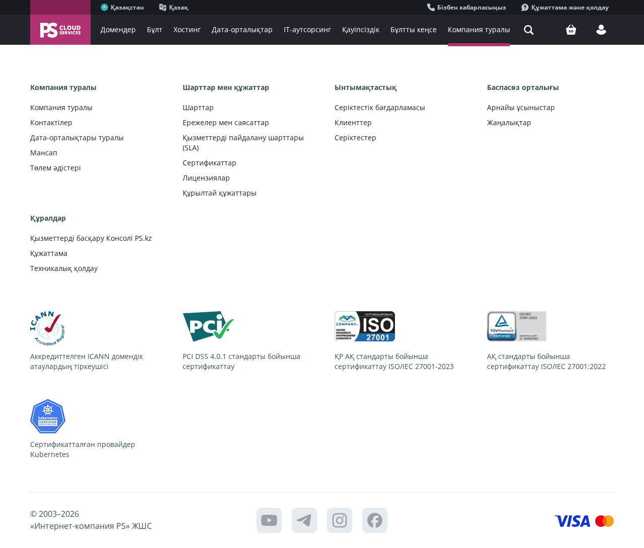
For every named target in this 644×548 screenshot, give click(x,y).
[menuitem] (118, 30)
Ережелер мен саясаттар (226, 122)
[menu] (327, 30)
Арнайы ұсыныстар (521, 107)
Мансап (43, 152)
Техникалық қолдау (64, 268)
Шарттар (198, 107)
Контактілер (51, 122)
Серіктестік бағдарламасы (380, 107)
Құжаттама (48, 253)
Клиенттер (353, 122)
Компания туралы (61, 107)
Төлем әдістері (55, 167)
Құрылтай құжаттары (220, 193)
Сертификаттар (209, 162)
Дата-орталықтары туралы (77, 137)
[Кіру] (601, 30)
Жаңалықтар (509, 122)
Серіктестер (355, 137)
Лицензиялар (206, 177)
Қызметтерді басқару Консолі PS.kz (91, 238)
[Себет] (571, 30)
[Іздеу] (528, 30)
